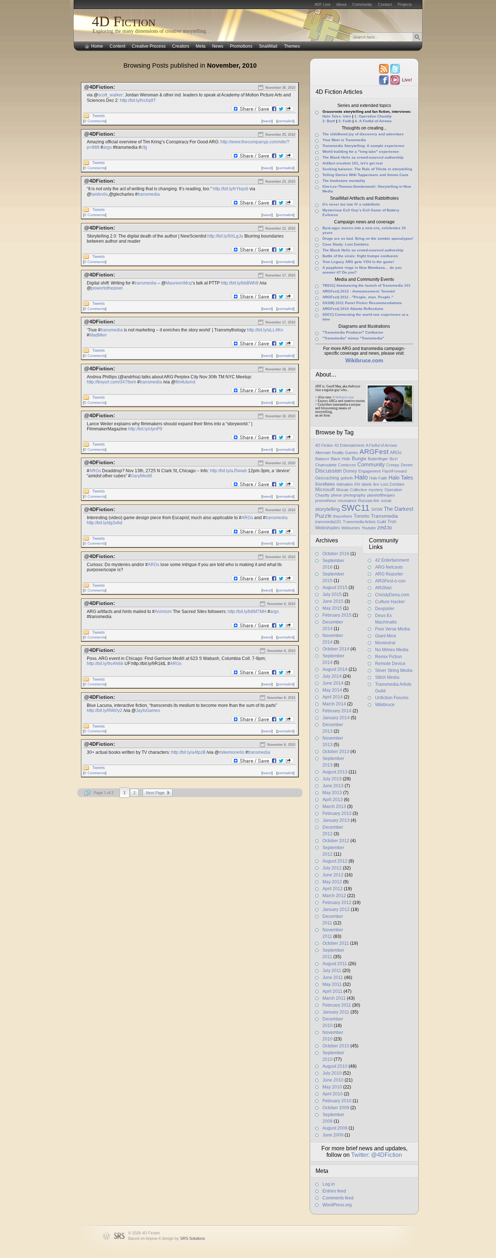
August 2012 (334, 861)
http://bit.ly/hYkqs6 (230, 188)
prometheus (325, 500)
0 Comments (94, 121)
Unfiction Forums (391, 697)
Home (97, 46)
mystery (376, 489)
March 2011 (334, 998)
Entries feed (334, 1191)
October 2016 (335, 553)
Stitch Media (387, 677)
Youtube (369, 528)
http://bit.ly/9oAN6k (105, 663)
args (107, 147)
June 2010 (332, 1080)
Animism (163, 611)
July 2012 (332, 868)
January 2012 (336, 909)
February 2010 (336, 1100)
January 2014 (336, 717)
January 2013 (336, 820)
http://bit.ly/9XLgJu (225, 236)
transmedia (149, 194)
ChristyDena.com (392, 594)
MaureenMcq (179, 283)
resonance (347, 500)
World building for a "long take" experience (360, 152)
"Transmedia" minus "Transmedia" (353, 338)
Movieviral (385, 642)
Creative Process (149, 46)
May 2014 (332, 690)
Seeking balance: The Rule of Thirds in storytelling (367, 169)
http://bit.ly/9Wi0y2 (104, 710)
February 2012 (336, 902)
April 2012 (332, 888)
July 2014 (332, 676)
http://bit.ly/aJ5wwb (228, 470)
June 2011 (332, 977)
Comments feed (338, 1198)
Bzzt (394, 459)
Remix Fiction (388, 656)
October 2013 (335, 751)
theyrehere (342, 516)
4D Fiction (123, 21)
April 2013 (332, 799)
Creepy (392, 465)
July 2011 (331, 970)
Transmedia (384, 516)
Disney (350, 471)
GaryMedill (141, 475)
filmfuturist (185, 382)
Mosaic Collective (351, 489)
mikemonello (231, 752)
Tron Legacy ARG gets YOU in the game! (358, 262)
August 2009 (334, 1128)
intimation (345, 484)
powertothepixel (107, 288)
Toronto (361, 516)
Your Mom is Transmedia (344, 140)
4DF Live (322, 4)
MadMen (98, 335)
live (376, 484)
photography (354, 495)
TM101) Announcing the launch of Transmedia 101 (366, 285)
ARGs (95, 470)
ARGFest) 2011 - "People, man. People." (357, 297)
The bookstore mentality (343, 181)
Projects (405, 4)
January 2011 (335, 1012)
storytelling (327, 509)
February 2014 (336, 710)
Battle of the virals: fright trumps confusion (360, 256)
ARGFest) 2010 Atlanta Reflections (352, 309)
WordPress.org (337, 1204)
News (217, 46)
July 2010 (332, 1073)
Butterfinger (378, 459)
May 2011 (332, 984)
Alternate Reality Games (336, 452)
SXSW (376, 509)
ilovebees (325, 484)
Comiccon (347, 465)
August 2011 (334, 963)
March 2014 (334, 703)
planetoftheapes (381, 495)
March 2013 (334, 806)
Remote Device (390, 663)
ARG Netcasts (389, 567)
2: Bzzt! (328, 121)
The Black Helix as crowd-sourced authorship (362, 157)
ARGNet (383, 587)
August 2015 (334, 587)
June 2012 (332, 874)
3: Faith (344, 121)
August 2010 (334, 1066)
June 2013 (332, 785)
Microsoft (325, 489)
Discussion (328, 470)
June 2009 (332, 1135)
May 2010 (332, 1087)
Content (117, 46)
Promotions (241, 46)
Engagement (369, 471)
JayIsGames (148, 710)
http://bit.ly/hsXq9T (138, 100)
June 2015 (332, 601)
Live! (406, 80)
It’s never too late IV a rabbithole (351, 204)
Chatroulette (326, 465)
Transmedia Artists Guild (364, 521)
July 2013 (332, 778)
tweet (267, 121)
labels (367, 484)
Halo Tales (401, 478)
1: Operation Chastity (373, 116)
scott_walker (110, 94)
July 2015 (332, 594)
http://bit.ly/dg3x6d (104, 522)
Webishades (327, 527)
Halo (361, 477)
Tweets (98, 116)
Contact (385, 4)
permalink (285, 121)
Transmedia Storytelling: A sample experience (363, 146)
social (386, 500)
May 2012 (332, 881)
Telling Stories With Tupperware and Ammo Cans (365, 175)
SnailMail (268, 46)
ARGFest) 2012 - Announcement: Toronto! (358, 291)
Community (362, 4)
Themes (292, 46)
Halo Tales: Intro (336, 116)
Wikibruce (385, 704)
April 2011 (332, 991)
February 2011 (336, 1005)
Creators (180, 46)
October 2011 (335, 943)
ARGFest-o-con (390, 581)
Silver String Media (393, 670)
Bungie (359, 458)
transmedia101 (328, 521)
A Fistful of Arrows (381, 445)
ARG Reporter (389, 574)
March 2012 (334, 895)
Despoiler (384, 608)
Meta (201, 46)
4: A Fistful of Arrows (373, 121)
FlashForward (394, 471)
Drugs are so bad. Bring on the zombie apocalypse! (367, 238)
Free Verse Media (392, 629)
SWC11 (355, 508)
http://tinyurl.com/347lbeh (111, 382)
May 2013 (332, 792)
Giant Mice (385, 635)
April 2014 (332, 697)
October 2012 (335, 840)
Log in (328, 1184)
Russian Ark (368, 500)
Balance (322, 459)
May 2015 (332, 608)
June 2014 (332, 683)
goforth (347, 478)
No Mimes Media (391, 649)
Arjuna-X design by (175, 1238)
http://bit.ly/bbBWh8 (240, 283)
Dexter (407, 465)
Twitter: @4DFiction (376, 1155)
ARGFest (374, 451)
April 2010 (332, 1093)
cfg (144, 147)
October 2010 (335, 1045)
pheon (336, 495)
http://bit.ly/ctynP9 (145, 428)
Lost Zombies (392, 484)
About (341, 4)
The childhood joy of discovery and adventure (363, 134)
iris (357, 484)
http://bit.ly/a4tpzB (188, 752)
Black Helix (340, 459)
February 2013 (336, 813)
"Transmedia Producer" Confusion (352, 332)
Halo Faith (378, 478)
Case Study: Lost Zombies (345, 244)
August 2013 (334, 772)
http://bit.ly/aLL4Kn (265, 330)
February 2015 (336, 615)
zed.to (384, 527)
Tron (392, 521)
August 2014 (334, 669)
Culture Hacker (390, 601)
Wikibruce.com (343, 397)
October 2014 (335, 649)
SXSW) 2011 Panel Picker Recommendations (362, 303)
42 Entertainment (349, 445)
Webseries (350, 528)
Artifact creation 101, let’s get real (352, 163)
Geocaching (327, 478)
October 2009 (335, 1107)
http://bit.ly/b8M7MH (247, 611)
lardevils (99, 194)
